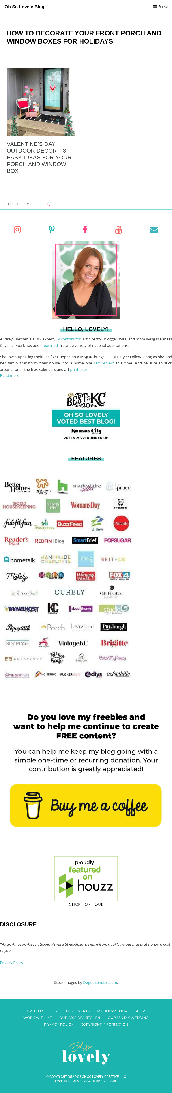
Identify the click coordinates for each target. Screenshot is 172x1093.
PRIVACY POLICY (58, 1024)
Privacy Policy (11, 962)
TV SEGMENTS (77, 1011)
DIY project (105, 363)
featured (51, 345)
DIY (55, 1011)
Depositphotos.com (100, 982)
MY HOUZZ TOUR (112, 1011)
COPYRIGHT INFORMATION (104, 1024)
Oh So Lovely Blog (24, 6)
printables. (79, 369)
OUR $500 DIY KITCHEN (79, 1018)
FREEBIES (35, 1011)
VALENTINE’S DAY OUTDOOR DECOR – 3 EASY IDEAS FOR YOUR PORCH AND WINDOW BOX (39, 157)
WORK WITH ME (37, 1018)
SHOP (140, 1011)
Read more (9, 375)
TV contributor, (69, 339)
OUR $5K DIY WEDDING (128, 1018)
